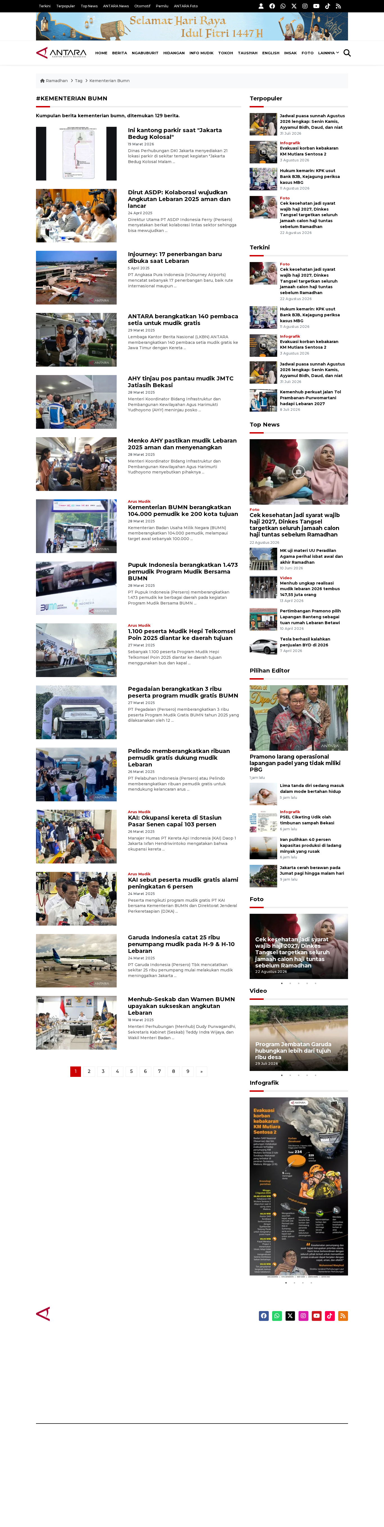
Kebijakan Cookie (295, 1374)
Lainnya (326, 53)
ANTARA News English (300, 1334)
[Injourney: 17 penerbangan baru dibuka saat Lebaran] (76, 277)
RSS (280, 1403)
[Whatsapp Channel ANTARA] (283, 6)
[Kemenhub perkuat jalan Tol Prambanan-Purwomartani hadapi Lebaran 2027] (263, 400)
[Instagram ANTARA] (305, 6)
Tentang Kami (291, 1384)
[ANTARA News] (61, 52)
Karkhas (204, 1334)
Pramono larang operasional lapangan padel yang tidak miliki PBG (295, 763)
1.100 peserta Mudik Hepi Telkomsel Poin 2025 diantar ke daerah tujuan (182, 634)
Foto (308, 53)
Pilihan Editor (270, 670)
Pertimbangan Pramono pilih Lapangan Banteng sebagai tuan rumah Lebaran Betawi (310, 616)
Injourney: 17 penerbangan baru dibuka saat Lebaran (175, 257)
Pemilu (162, 6)
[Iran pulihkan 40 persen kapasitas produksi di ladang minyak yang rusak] (263, 847)
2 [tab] (290, 983)
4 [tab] (307, 983)
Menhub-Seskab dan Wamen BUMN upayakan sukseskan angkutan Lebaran (181, 1006)
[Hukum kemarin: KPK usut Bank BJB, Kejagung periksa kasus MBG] (263, 178)
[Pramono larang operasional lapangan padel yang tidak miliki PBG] (299, 717)
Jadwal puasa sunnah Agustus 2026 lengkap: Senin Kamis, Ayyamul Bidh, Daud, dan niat (312, 121)
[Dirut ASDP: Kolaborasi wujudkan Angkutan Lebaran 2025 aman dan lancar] (76, 215)
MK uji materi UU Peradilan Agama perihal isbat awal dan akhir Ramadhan (311, 556)
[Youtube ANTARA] (316, 6)
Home (101, 53)
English (270, 53)
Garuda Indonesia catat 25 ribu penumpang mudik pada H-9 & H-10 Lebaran (181, 944)
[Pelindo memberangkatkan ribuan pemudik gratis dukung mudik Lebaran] (76, 774)
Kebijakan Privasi (294, 1364)
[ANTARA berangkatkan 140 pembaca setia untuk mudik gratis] (76, 339)
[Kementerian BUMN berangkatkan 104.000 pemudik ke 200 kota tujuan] (76, 525)
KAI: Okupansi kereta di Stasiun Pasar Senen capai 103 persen (175, 821)
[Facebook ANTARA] (272, 6)
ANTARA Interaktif (216, 1354)
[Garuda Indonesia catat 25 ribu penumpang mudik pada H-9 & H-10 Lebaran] (76, 960)
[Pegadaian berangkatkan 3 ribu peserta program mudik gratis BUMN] (76, 712)
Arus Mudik (139, 501)
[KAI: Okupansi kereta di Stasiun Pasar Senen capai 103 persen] (76, 836)
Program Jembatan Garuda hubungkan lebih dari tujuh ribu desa (293, 1051)
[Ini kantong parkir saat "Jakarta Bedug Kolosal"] (76, 153)
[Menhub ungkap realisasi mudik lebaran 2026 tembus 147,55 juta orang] (263, 586)
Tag (78, 80)
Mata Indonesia (212, 1364)
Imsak (290, 53)
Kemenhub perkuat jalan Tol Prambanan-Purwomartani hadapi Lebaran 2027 (310, 397)
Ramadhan (57, 80)
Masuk (283, 1344)
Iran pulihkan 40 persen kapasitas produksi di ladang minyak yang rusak (310, 845)
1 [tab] (282, 983)
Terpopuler (65, 6)
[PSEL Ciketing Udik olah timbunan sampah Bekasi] (263, 820)
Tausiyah (247, 53)
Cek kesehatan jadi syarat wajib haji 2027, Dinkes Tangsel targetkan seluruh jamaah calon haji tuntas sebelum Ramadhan (309, 215)
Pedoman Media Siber (299, 1394)
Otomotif (142, 6)
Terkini (45, 6)
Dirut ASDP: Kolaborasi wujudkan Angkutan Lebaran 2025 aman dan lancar (179, 199)
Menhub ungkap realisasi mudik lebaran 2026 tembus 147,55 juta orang (310, 589)
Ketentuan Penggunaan (302, 1354)
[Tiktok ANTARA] (327, 6)
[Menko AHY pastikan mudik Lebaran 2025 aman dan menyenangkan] (76, 463)
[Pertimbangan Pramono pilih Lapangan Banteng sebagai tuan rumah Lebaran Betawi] (263, 619)
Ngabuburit (145, 53)
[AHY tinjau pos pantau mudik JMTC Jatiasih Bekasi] (76, 401)
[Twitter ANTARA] (294, 6)
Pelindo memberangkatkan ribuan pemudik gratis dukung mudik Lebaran (179, 758)
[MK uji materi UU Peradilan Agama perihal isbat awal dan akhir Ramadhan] (263, 558)
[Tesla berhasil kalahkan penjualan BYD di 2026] (263, 647)
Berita (119, 53)
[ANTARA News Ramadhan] (67, 1313)
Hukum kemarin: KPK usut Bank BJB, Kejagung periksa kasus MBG (310, 176)
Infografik (290, 143)
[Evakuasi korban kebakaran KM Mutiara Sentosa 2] (263, 151)
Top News (89, 6)
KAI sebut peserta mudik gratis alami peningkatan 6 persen (183, 883)
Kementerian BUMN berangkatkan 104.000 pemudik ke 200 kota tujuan (183, 510)
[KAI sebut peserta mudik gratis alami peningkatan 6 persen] (76, 898)
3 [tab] (299, 983)
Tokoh (225, 53)
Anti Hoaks (208, 1344)
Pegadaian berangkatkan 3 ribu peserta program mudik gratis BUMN (183, 692)
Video (286, 578)
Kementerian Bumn (109, 80)
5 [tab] (316, 983)
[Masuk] (261, 6)
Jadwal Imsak (130, 1403)
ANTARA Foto (186, 6)
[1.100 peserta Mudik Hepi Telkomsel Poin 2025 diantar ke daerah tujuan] (76, 650)
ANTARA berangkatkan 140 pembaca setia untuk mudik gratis (183, 319)
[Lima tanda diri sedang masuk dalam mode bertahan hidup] (263, 793)
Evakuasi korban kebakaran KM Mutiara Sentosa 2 (294, 1261)
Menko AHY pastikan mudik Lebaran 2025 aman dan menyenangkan (182, 444)
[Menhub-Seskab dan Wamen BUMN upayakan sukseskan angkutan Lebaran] (76, 1022)
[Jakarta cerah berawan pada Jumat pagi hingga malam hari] (263, 875)
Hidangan (174, 53)
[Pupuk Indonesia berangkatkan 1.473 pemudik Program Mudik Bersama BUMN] (76, 587)
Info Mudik (201, 53)
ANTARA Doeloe (213, 1374)
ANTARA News (116, 6)
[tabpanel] (299, 946)
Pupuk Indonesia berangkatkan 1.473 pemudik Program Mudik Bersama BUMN (183, 571)
